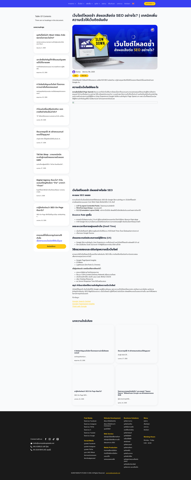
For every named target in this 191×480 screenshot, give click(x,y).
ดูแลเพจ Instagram (89, 446)
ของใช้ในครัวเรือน (129, 430)
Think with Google (79, 306)
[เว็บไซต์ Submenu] (83, 3)
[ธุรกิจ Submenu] (99, 3)
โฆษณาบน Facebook (90, 421)
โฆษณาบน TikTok (89, 427)
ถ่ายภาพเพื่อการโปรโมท (110, 450)
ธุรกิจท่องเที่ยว (128, 424)
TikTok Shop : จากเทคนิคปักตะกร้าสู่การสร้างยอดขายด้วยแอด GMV (50, 157)
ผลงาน (104, 3)
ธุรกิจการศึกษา (128, 447)
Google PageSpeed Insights (83, 304)
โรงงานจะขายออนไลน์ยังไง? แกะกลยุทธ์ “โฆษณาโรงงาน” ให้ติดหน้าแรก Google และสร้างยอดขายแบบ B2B (136, 393)
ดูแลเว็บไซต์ (107, 429)
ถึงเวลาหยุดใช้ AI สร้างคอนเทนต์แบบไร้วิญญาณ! (50, 133)
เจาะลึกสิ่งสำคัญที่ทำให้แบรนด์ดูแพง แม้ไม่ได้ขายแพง (51, 61)
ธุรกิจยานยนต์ (128, 444)
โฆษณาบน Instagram (90, 424)
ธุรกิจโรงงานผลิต (129, 427)
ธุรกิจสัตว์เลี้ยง (128, 456)
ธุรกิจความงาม (128, 421)
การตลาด (71, 3)
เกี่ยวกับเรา (111, 3)
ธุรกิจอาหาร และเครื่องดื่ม (131, 467)
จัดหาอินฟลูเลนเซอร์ (89, 458)
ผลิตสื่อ (88, 3)
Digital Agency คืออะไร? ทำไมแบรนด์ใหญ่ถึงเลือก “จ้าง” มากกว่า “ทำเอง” (51, 183)
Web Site (84, 75)
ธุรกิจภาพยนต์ (128, 433)
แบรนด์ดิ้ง (107, 456)
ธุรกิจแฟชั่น (127, 450)
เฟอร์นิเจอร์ (127, 441)
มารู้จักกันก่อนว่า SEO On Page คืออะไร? (50, 208)
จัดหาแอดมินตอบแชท (90, 455)
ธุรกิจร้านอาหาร (128, 453)
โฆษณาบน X (87, 430)
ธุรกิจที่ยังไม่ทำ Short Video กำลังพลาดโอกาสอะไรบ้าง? (51, 36)
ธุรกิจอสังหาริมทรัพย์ (130, 464)
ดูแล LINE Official (89, 452)
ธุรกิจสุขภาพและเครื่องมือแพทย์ (131, 460)
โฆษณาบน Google (89, 435)
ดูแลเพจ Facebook (89, 443)
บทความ (119, 3)
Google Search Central (81, 301)
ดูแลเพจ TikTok (88, 449)
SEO (75, 75)
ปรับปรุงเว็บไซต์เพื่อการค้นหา (112, 436)
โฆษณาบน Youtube (89, 433)
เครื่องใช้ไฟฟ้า (128, 438)
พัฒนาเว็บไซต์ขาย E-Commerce (110, 425)
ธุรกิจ (96, 3)
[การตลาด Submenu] (75, 3)
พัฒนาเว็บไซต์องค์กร (110, 421)
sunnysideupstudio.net (113, 473)
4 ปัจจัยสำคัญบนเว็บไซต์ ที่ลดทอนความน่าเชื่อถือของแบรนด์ (51, 85)
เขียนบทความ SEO (109, 442)
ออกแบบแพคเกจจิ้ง (109, 459)
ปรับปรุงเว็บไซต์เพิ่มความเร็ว (112, 439)
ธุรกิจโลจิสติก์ (127, 435)
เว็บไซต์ (80, 3)
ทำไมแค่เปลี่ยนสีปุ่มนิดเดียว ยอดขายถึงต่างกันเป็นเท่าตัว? (50, 110)
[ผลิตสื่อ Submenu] (92, 3)
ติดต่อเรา (127, 3)
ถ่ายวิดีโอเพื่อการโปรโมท (110, 453)
